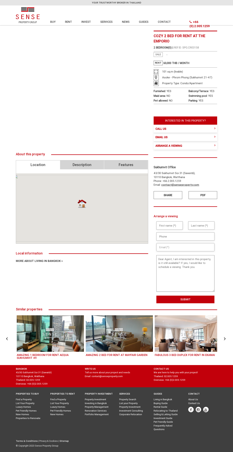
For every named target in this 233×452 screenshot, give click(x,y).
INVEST (86, 22)
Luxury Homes (23, 406)
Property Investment (95, 399)
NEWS (125, 22)
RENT (68, 22)
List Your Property (25, 403)
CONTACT (164, 22)
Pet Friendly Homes (26, 410)
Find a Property (24, 399)
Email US (161, 137)
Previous (4, 339)
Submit (185, 299)
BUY (53, 22)
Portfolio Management (97, 414)
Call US (160, 128)
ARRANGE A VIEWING (168, 145)
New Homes (22, 414)
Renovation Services (96, 410)
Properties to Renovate (28, 418)
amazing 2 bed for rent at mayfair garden (116, 355)
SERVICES (106, 22)
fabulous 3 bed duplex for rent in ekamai (185, 355)
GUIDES (143, 22)
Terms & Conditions (27, 441)
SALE (158, 54)
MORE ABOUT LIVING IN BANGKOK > (39, 261)
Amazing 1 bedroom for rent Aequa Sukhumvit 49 (43, 356)
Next (221, 339)
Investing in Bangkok (96, 403)
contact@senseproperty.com (180, 184)
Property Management (96, 406)
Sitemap (64, 441)
